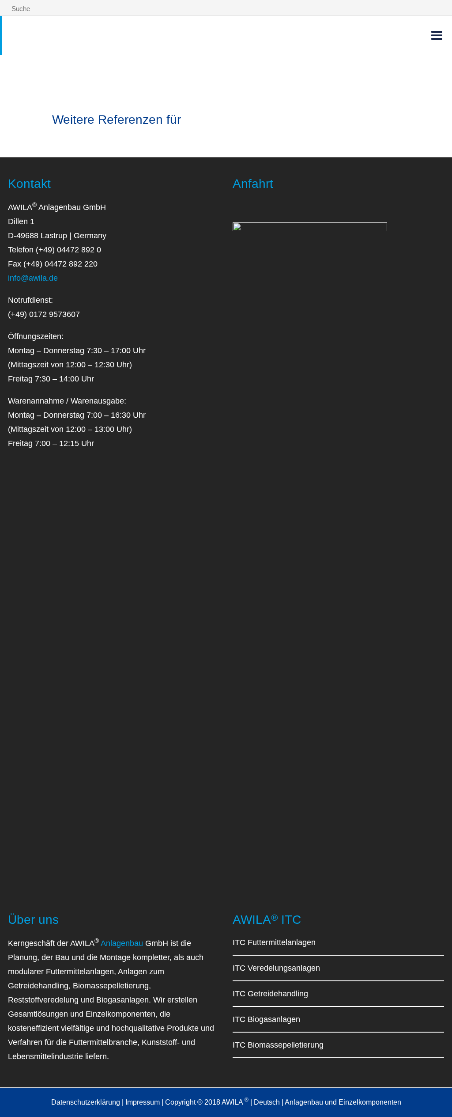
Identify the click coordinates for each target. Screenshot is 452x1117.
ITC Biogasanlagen (266, 1019)
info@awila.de (33, 278)
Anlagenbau (122, 943)
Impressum (142, 1102)
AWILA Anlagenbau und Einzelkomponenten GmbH (119, 32)
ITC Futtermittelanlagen (274, 942)
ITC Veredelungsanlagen (276, 968)
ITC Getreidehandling (270, 993)
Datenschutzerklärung (85, 1102)
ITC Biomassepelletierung (278, 1045)
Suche (20, 8)
